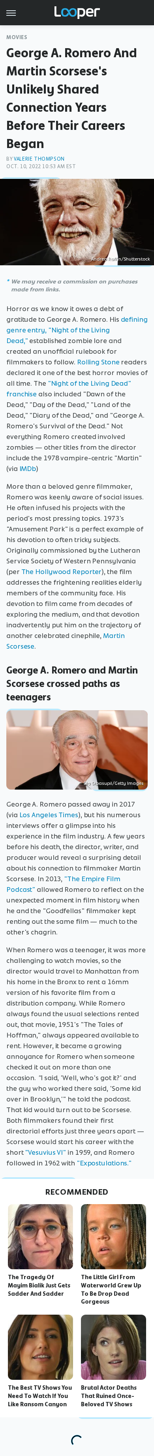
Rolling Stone (98, 362)
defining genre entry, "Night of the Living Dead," (77, 330)
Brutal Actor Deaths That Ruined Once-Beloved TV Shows (109, 1396)
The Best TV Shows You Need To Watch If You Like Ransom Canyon (40, 1396)
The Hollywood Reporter (61, 571)
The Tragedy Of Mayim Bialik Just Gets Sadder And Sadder (39, 1285)
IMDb (27, 468)
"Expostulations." (104, 1163)
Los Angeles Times (48, 815)
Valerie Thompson (39, 159)
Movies (17, 37)
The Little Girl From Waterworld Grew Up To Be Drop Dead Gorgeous (111, 1289)
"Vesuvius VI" (45, 1152)
